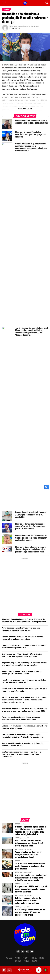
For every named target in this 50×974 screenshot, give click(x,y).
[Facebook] (4, 970)
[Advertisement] (25, 584)
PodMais (26, 961)
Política (34, 958)
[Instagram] (9, 970)
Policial (17, 958)
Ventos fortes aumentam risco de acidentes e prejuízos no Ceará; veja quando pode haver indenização (21, 754)
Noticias (9, 958)
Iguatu (41, 958)
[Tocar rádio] (39, 970)
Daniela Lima (16, 28)
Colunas (18, 961)
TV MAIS (34, 961)
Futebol (25, 958)
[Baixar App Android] (45, 970)
